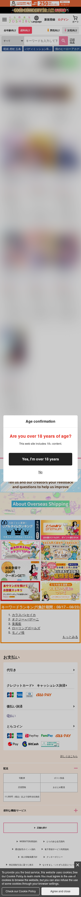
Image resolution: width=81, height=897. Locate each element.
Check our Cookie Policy (21, 891)
